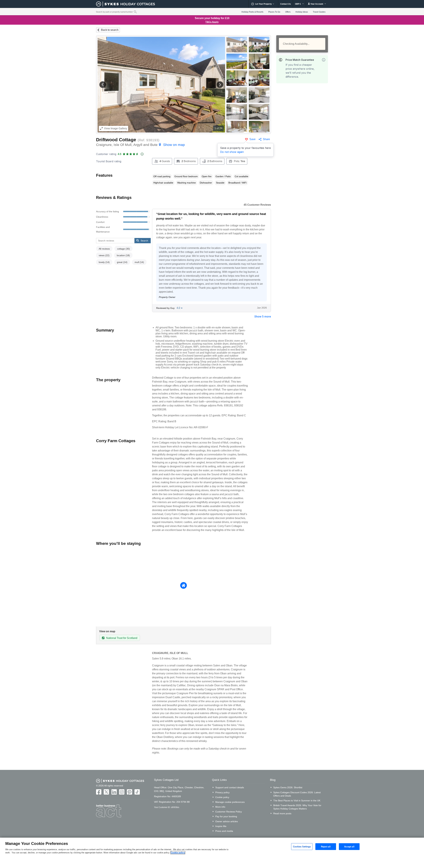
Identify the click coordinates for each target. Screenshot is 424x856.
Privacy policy (222, 792)
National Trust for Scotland (121, 638)
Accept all (349, 846)
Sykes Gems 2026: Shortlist (287, 787)
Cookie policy (222, 797)
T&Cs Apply (212, 22)
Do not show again (232, 152)
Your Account (317, 4)
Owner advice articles (226, 821)
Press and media (224, 831)
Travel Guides (319, 12)
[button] (102, 84)
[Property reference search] (135, 11)
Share (266, 139)
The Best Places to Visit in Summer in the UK (296, 800)
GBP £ (298, 4)
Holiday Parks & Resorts (252, 12)
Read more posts (282, 813)
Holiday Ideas (301, 12)
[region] (212, 847)
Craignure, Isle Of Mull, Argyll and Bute (140, 145)
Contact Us (285, 4)
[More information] (323, 59)
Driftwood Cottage (116, 139)
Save (252, 139)
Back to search (109, 29)
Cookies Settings (302, 846)
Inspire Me (220, 826)
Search (144, 240)
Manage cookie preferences (230, 802)
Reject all (326, 846)
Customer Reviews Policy (228, 811)
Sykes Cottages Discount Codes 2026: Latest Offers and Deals (297, 794)
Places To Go (274, 12)
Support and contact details (229, 787)
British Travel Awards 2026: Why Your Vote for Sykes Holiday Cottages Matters (297, 807)
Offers (288, 12)
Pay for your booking (226, 816)
